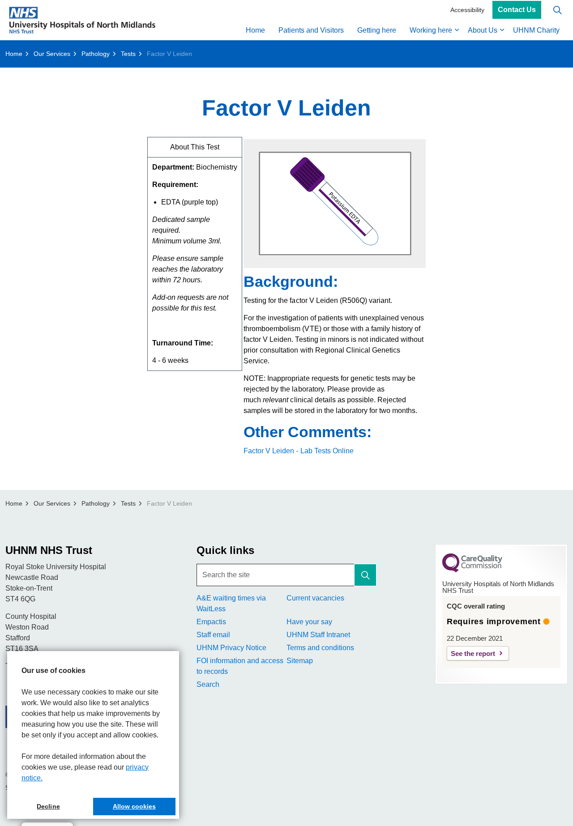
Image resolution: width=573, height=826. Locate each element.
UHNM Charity (536, 30)
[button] (365, 575)
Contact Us (517, 10)
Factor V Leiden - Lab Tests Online (298, 451)
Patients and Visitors (311, 30)
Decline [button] (48, 806)
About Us (482, 30)
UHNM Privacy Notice (231, 647)
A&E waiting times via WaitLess (231, 603)
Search (208, 684)
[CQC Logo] (472, 570)
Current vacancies (315, 598)
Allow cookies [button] (134, 806)
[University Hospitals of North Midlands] (82, 20)
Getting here (376, 30)
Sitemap (299, 660)
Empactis (211, 622)
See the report (473, 653)
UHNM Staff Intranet (318, 635)
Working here (431, 30)
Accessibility (467, 9)
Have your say (309, 622)
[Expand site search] (557, 10)
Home (255, 30)
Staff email (213, 635)
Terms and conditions (320, 647)
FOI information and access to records (240, 666)
